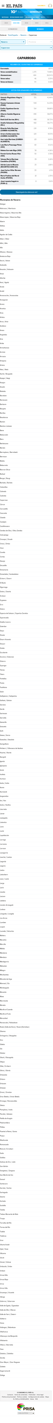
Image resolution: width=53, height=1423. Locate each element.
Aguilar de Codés (6, 235)
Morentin (3, 992)
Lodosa (2, 909)
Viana (2, 1323)
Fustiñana (3, 687)
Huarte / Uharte (5, 753)
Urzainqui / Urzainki (7, 1293)
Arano (2, 304)
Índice (32, 1399)
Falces (2, 670)
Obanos (3, 1031)
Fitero (2, 674)
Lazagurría (4, 853)
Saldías (2, 1158)
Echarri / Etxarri (5, 578)
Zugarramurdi (5, 1371)
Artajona (3, 361)
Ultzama (3, 1253)
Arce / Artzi (4, 322)
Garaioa (3, 705)
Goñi (1, 731)
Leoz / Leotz (4, 879)
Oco (1, 1040)
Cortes (2, 557)
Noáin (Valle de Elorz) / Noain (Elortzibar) (14, 1027)
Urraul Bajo (4, 1279)
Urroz (2, 1284)
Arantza (3, 309)
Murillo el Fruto (5, 1014)
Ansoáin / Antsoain (7, 269)
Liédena (3, 901)
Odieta (2, 1044)
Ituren (2, 787)
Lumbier (3, 922)
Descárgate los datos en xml (26, 192)
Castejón (3, 522)
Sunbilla (3, 1205)
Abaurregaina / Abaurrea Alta (10, 213)
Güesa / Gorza (5, 735)
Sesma (2, 1197)
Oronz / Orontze (6, 1092)
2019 (6, 23)
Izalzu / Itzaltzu (5, 805)
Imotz (2, 770)
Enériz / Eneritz (5, 592)
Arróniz (2, 352)
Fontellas (3, 679)
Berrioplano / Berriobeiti (8, 452)
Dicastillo (3, 565)
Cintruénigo (4, 535)
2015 (36, 23)
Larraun (3, 848)
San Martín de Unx (6, 1175)
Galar (2, 692)
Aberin (2, 221)
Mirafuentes (4, 975)
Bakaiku (3, 391)
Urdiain (2, 1271)
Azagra (2, 383)
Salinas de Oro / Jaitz (7, 1162)
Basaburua (4, 417)
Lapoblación (4, 835)
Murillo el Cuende (6, 1010)
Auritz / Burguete (6, 374)
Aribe (2, 343)
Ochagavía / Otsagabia (8, 1036)
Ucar (1, 1240)
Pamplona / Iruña (6, 1110)
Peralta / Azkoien (6, 1114)
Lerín (2, 888)
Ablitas (2, 226)
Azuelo (2, 387)
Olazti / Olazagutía (6, 1057)
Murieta (3, 1005)
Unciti (2, 1258)
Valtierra (3, 1319)
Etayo (2, 631)
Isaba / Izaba (4, 783)
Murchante (4, 1001)
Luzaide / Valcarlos (7, 931)
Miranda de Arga (6, 979)
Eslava (2, 609)
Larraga (3, 840)
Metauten (3, 966)
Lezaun (2, 896)
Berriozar (3, 457)
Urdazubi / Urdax (6, 1266)
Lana (2, 827)
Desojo (2, 561)
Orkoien (3, 1088)
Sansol (2, 1179)
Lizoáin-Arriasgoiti (6, 905)
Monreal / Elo (5, 983)
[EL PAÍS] (14, 6)
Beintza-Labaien (6, 426)
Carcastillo (4, 509)
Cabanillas (3, 487)
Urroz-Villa (4, 1288)
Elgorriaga (3, 587)
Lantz (2, 831)
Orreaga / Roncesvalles (8, 1101)
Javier (2, 814)
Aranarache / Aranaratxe (9, 295)
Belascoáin (4, 435)
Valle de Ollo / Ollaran (8, 1310)
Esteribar (3, 626)
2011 (46, 23)
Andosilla (3, 265)
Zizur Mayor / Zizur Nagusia (10, 1362)
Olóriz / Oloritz (5, 1070)
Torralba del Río (5, 1223)
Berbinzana (4, 443)
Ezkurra (3, 661)
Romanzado (4, 1144)
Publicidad (32, 1395)
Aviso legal (40, 1395)
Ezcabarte (3, 652)
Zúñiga (2, 1375)
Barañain (3, 396)
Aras (1, 313)
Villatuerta (3, 1340)
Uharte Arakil (4, 1245)
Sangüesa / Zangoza (7, 1171)
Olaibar (2, 1053)
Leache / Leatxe (6, 857)
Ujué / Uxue (4, 1249)
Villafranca (4, 1332)
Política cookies (22, 1397)
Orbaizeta (3, 1075)
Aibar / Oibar (4, 239)
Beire (2, 430)
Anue (2, 274)
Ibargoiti (3, 757)
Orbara (2, 1079)
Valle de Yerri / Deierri (8, 1314)
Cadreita (3, 496)
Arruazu (3, 356)
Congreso (12, 29)
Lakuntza (3, 822)
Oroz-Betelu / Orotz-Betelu (9, 1097)
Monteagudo (4, 988)
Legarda (3, 861)
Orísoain (3, 1084)
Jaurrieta (3, 809)
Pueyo (2, 1136)
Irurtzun (3, 779)
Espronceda (4, 618)
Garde (2, 709)
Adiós (2, 230)
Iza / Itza (3, 801)
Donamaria (4, 570)
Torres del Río (5, 1227)
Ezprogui (3, 666)
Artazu (2, 365)
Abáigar (3, 204)
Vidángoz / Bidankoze (8, 1327)
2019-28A (16, 23)
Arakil (2, 291)
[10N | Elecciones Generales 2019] (26, 12)
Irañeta (2, 774)
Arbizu (2, 317)
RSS (36, 1399)
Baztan (2, 422)
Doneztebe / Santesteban (9, 574)
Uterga (2, 1297)
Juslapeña (3, 818)
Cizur (2, 548)
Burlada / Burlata (6, 483)
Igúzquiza (3, 766)
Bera (1, 439)
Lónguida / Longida (7, 914)
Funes (2, 683)
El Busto (3, 583)
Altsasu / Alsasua (6, 252)
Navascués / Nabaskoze (8, 1023)
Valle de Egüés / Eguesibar (9, 1306)
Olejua (2, 1062)
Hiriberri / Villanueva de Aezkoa (11, 748)
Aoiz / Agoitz (4, 282)
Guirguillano (4, 744)
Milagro (2, 970)
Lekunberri (4, 875)
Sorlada (3, 1201)
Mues (2, 996)
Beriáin (2, 448)
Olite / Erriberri (5, 1066)
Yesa (1, 1349)
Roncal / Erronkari (6, 1149)
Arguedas (3, 335)
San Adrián (4, 1166)
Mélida (2, 949)
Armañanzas (4, 348)
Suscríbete (41, 6)
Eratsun (3, 596)
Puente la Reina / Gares (8, 1131)
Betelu (2, 461)
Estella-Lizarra (5, 622)
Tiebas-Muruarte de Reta (9, 1214)
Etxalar (2, 635)
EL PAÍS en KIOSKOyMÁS (21, 1399)
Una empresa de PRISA (26, 1407)
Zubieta (2, 1367)
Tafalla (2, 1210)
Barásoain (3, 400)
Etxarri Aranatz (5, 639)
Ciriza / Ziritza (5, 544)
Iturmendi (3, 792)
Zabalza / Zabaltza (6, 1353)
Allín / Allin (4, 243)
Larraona (3, 844)
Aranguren (4, 300)
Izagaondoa (4, 796)
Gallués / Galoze (6, 700)
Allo (1, 248)
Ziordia (2, 1358)
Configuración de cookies (36, 1397)
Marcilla (3, 944)
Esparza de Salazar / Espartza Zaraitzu (14, 613)
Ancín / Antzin (5, 261)
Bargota (3, 409)
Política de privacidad (9, 1397)
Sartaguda (4, 1192)
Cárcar (2, 504)
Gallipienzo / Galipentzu (8, 696)
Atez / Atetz (4, 369)
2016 (26, 23)
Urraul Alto (4, 1275)
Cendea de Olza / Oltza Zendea (11, 531)
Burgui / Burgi (5, 478)
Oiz (1, 1049)
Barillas (2, 413)
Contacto (10, 1395)
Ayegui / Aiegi (5, 378)
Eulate (2, 648)
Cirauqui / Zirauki (6, 539)
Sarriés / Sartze (5, 1188)
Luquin (2, 927)
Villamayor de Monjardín (8, 1336)
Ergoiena (3, 600)
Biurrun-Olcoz (5, 470)
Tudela (2, 1232)
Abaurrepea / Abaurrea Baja (10, 217)
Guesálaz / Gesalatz (7, 740)
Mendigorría (4, 962)
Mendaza (3, 957)
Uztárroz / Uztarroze (7, 1301)
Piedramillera (5, 1123)
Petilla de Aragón (6, 1118)
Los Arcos (3, 918)
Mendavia (3, 953)
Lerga (2, 883)
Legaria (3, 866)
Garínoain (3, 713)
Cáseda (2, 518)
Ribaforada (4, 1140)
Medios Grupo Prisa (26, 1413)
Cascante (3, 513)
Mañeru (3, 936)
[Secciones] (3, 6)
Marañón (3, 940)
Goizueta (3, 727)
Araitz (2, 287)
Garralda (3, 718)
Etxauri (2, 644)
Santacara (4, 1184)
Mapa (43, 17)
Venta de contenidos (20, 1395)
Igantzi (2, 761)
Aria (1, 339)
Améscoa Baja (5, 256)
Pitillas (2, 1127)
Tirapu (2, 1219)
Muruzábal (4, 1018)
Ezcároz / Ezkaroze (7, 657)
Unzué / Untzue (5, 1262)
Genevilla (3, 722)
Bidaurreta (4, 465)
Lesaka (2, 892)
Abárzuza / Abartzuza (8, 208)
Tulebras (3, 1236)
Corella (2, 552)
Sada (2, 1153)
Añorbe (2, 278)
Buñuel (2, 474)
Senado (40, 29)
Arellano (3, 326)
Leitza (2, 870)
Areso (2, 330)
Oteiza (2, 1105)
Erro (1, 605)
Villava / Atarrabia (6, 1345)
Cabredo (3, 491)
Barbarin (3, 404)
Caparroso (4, 500)
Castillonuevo (5, 526)
